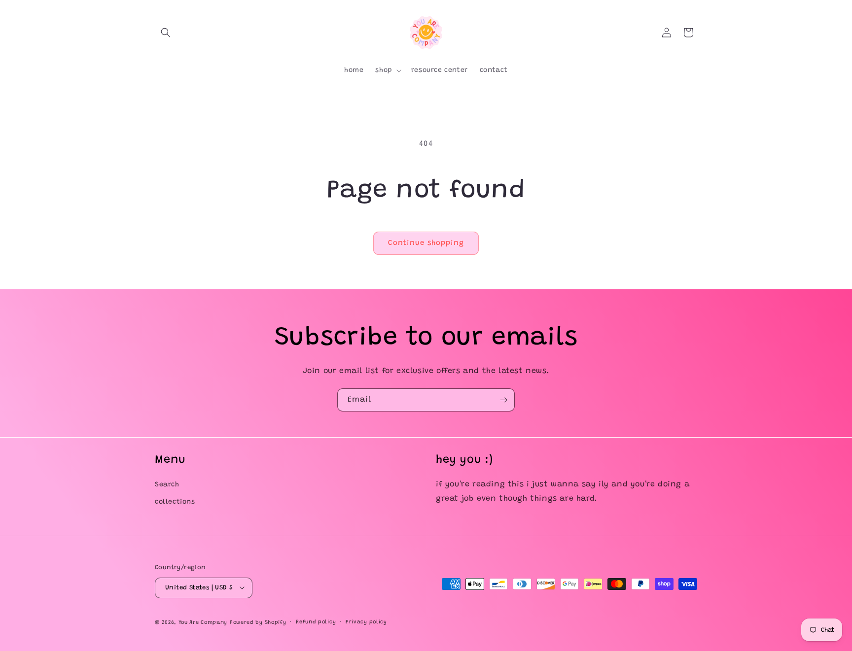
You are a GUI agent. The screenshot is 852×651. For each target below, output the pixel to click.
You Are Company (203, 622)
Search (167, 484)
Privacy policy (366, 621)
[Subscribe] (503, 399)
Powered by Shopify (258, 622)
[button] (166, 32)
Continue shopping (426, 243)
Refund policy (316, 621)
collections (175, 502)
